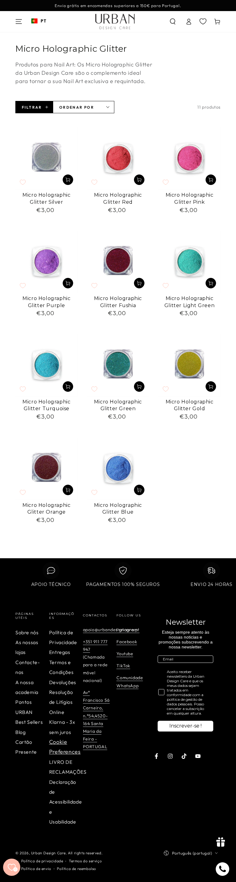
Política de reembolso (76, 868)
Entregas (59, 652)
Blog (20, 732)
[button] (173, 21)
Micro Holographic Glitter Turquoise (46, 405)
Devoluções (62, 682)
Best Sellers (29, 722)
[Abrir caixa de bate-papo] (222, 869)
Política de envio (36, 868)
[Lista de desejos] (203, 21)
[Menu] (19, 21)
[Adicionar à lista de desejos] (22, 182)
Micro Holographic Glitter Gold (190, 405)
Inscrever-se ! (185, 726)
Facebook (126, 641)
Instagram (127, 629)
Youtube (124, 653)
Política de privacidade (42, 861)
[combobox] (39, 21)
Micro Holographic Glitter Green (118, 405)
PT (43, 21)
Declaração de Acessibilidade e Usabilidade (65, 802)
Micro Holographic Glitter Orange (46, 508)
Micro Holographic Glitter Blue (118, 508)
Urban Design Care (48, 853)
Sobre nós (26, 632)
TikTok (123, 665)
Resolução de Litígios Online (61, 702)
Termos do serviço (85, 861)
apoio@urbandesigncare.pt (111, 629)
